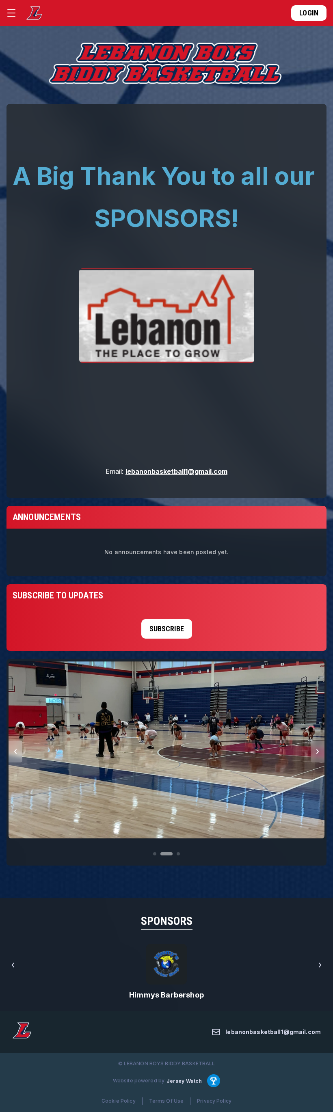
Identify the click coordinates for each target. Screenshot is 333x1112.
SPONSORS (166, 921)
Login (308, 13)
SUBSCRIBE (166, 628)
